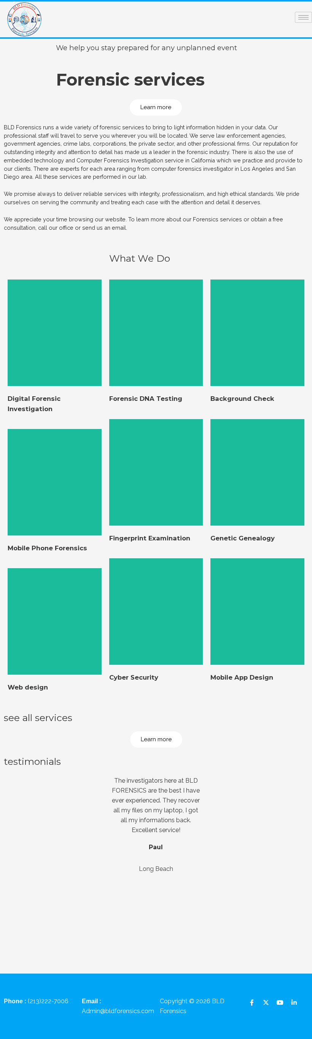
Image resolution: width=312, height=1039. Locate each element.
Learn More (54, 378)
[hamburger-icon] (303, 17)
